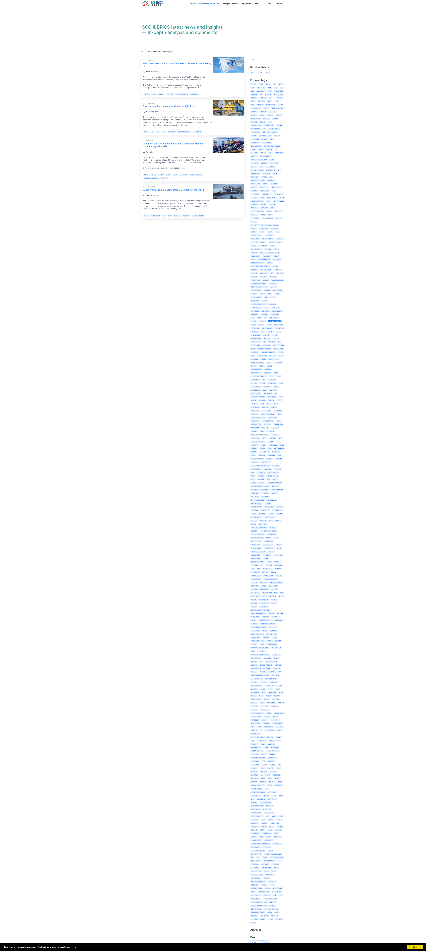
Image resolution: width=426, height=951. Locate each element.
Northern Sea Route (258, 283)
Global (279, 575)
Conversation (268, 545)
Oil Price (266, 118)
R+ (262, 565)
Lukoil (268, 837)
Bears (279, 782)
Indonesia (278, 270)
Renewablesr (256, 716)
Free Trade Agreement (268, 603)
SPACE (272, 246)
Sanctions (261, 87)
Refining (279, 115)
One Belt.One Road (258, 551)
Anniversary (268, 575)
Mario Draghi (256, 699)
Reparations (255, 878)
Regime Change (256, 888)
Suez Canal (255, 630)
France (253, 136)
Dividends (267, 555)
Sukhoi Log (255, 593)
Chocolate (269, 813)
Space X (264, 720)
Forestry (265, 493)
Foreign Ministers (257, 562)
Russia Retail (269, 548)
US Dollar (255, 142)
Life (279, 672)
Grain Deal (264, 273)
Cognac (271, 744)
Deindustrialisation (267, 624)
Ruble (281, 105)
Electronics (265, 462)
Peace (273, 297)
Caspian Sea (273, 586)
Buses (276, 562)
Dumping (267, 658)
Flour (268, 696)
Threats (261, 651)
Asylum (279, 820)
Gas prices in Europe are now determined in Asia (168, 106)
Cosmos (254, 665)
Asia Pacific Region (258, 304)
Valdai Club (262, 356)
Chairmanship (256, 548)
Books (274, 871)
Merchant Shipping (258, 881)
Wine (264, 390)
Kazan (269, 325)
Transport (278, 362)
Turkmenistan (277, 311)
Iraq (252, 318)
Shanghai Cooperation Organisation (237, 4)
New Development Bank (259, 435)
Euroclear (264, 187)
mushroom (269, 541)
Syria (279, 548)
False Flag (272, 792)
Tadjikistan (278, 555)
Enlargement (279, 448)
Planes (261, 483)
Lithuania (254, 163)
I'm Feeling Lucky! (260, 72)
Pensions (275, 486)
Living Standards (257, 500)
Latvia (272, 160)
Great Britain (256, 386)
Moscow (271, 613)
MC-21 (278, 768)
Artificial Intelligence (259, 490)
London (280, 507)
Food (253, 479)
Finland (260, 105)
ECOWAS (254, 589)
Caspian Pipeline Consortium (262, 737)
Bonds (262, 215)
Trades (271, 514)
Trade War (255, 428)
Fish (262, 331)
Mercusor (264, 916)
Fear (261, 837)
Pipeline (280, 613)
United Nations (256, 235)
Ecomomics (275, 314)
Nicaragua (264, 606)
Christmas (277, 844)
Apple (269, 366)
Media (263, 294)
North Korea (272, 417)
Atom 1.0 (257, 942)
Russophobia (277, 510)
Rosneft (264, 314)
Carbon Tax (255, 637)
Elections (255, 868)
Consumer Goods (273, 751)
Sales (263, 445)
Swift (282, 445)
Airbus (270, 232)
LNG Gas (274, 600)
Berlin (253, 892)
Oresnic (264, 885)
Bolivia (274, 589)
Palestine (275, 435)
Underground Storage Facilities (263, 905)
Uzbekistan (279, 194)
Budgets (254, 531)
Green (276, 386)
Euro (261, 167)
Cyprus (254, 603)
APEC (269, 362)
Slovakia (270, 431)
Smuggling (267, 833)
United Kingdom (277, 490)
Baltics (267, 338)
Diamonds (254, 352)
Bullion (270, 441)
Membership (255, 173)
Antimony (265, 496)
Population (255, 809)
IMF (279, 170)
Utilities (254, 689)
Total (259, 318)
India (270, 87)
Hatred (253, 837)
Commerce (261, 472)
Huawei (263, 359)
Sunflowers (264, 710)
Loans (253, 524)
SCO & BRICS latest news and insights (204, 4)
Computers (272, 304)
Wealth (269, 459)
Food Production (257, 197)
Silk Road (183, 174)
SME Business (278, 723)
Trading (268, 249)
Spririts (270, 768)
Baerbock (278, 785)
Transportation (257, 170)
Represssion (255, 861)
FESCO (253, 923)
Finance (254, 122)
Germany (254, 98)
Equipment (255, 692)
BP (276, 393)
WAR (269, 448)
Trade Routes (256, 469)
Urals (265, 630)
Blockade (254, 754)
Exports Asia (256, 575)
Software (275, 675)
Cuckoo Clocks (257, 816)
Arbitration (272, 799)
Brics (276, 373)
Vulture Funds (265, 802)
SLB (263, 692)
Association (255, 596)
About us (267, 4)
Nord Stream (269, 125)
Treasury (269, 685)
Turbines (267, 386)
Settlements (256, 909)
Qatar (275, 173)
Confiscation (256, 658)
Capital (254, 452)
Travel (269, 713)
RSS (267, 942)
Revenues (264, 208)
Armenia (272, 342)
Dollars (276, 338)
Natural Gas (279, 713)
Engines (272, 754)
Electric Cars (278, 345)
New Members (256, 290)
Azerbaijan (255, 256)
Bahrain (254, 431)
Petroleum (255, 194)
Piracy (270, 850)
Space (277, 294)
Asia (270, 122)
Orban (253, 246)
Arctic (261, 366)
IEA (272, 273)
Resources (273, 445)
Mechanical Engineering (260, 486)
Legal (281, 383)
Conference (255, 345)
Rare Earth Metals (270, 132)
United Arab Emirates (272, 146)
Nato (274, 816)
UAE (264, 129)
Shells (270, 830)
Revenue (261, 479)
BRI (271, 177)
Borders (273, 527)
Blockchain (255, 380)
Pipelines (171, 132)
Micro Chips (270, 170)
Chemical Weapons (258, 792)
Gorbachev (265, 510)
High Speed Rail (256, 679)
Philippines (255, 407)
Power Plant (256, 307)
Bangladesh (278, 424)
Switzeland (279, 328)
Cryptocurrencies (275, 483)
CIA (266, 789)
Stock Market (256, 249)
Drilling (273, 356)
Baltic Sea (272, 397)
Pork (253, 259)
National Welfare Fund (259, 648)
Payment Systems (270, 899)
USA (252, 87)
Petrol (264, 177)
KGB (258, 857)
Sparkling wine (275, 740)
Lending (254, 830)
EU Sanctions (256, 338)
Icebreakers (255, 335)
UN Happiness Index (258, 919)
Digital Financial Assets (260, 466)
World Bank (277, 290)
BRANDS (254, 606)
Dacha (262, 689)
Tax (264, 380)
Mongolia (254, 314)
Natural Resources (274, 641)
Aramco (177, 215)
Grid (252, 740)
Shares (273, 407)
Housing (279, 685)
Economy (279, 98)
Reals (275, 479)
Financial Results (265, 620)
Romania (280, 826)
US (276, 149)
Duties (272, 765)
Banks (279, 730)
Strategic (255, 493)
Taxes (266, 871)
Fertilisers (263, 246)
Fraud (279, 400)
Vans (269, 562)
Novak (265, 558)
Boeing (262, 232)
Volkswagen (255, 393)
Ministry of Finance (269, 593)
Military (254, 187)
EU (153, 132)
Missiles (266, 617)
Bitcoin (275, 716)
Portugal (254, 820)
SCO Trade (275, 617)
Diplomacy (269, 235)
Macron (264, 771)
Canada (270, 820)
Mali (280, 438)
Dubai (270, 919)
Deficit (278, 331)
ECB (268, 479)
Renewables (255, 184)
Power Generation (258, 758)
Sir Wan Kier (276, 892)
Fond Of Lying (264, 892)
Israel (265, 184)
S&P (279, 765)
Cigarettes (255, 833)
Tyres (266, 747)
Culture (254, 644)
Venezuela (277, 259)
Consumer (255, 411)
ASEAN (275, 404)
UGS (279, 455)
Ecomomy (275, 466)
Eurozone (275, 163)
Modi (264, 438)
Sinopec (271, 551)
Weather (273, 902)
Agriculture (270, 105)
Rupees (263, 204)
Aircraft (254, 270)
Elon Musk (273, 390)
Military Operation (258, 397)
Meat (262, 703)
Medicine (278, 665)
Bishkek (265, 572)
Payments (254, 331)
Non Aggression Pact (259, 902)
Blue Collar (265, 775)
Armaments (267, 393)
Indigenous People (258, 850)
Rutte (266, 795)
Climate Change (257, 806)
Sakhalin (278, 459)
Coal (277, 232)
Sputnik (254, 710)
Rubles (253, 228)
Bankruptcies (256, 854)
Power (276, 249)
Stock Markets (257, 685)
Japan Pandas (256, 871)
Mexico (281, 596)
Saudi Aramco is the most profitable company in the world (173, 190)
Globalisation (266, 270)
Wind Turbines (256, 507)
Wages (262, 448)
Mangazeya (255, 617)
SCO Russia (255, 572)
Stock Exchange (257, 263)
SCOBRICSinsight (182, 94)
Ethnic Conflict (257, 875)
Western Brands (257, 751)
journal (254, 404)
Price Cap (263, 276)
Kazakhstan (255, 118)
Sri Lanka (278, 565)
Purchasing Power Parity (260, 266)
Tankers (254, 156)
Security (267, 373)
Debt (272, 208)
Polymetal (266, 256)
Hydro (253, 514)
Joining (274, 648)
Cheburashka (256, 795)
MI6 (252, 857)
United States (256, 813)
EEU (252, 472)
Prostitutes (255, 895)
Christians (272, 692)
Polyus (260, 325)
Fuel (266, 297)
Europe (279, 218)
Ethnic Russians (257, 538)
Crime (276, 868)
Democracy (266, 411)
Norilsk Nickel (272, 476)
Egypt (263, 153)
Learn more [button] (71, 947)
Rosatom (274, 228)
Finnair (279, 514)
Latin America (274, 318)
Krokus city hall (257, 641)
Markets (272, 438)
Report (266, 699)
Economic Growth (275, 242)
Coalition (272, 881)
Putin (261, 149)
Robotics (276, 775)
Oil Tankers (263, 524)
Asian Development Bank (260, 655)
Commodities (256, 108)
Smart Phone (274, 359)
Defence (254, 521)
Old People (269, 840)
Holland (254, 565)
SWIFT (272, 139)
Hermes (277, 778)
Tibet (281, 795)
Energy (263, 98)
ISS (261, 730)
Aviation (271, 180)
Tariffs (275, 118)
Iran (270, 98)
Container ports (257, 634)
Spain (281, 816)
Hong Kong (255, 421)
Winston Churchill (271, 909)
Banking (270, 263)
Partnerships (256, 373)
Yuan (276, 101)
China (154, 94)
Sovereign (255, 765)
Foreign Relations (258, 417)
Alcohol (262, 514)
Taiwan (253, 600)
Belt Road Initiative (151, 178)
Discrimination (256, 840)
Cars (253, 356)
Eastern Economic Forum (269, 252)
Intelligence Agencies (273, 854)
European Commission (269, 531)
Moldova (267, 424)
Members (266, 637)
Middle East (270, 167)
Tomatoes (273, 682)
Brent (253, 620)
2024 (282, 593)
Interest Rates (267, 421)
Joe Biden (273, 771)
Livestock (271, 703)
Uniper (263, 586)
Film (262, 644)
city (262, 404)
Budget (266, 280)
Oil (164, 215)
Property (254, 445)
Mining (269, 211)
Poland (279, 125)
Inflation (254, 204)
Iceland (254, 624)
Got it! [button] (415, 947)
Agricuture (255, 734)
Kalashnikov (256, 579)
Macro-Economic (270, 579)
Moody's (254, 768)
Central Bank (274, 129)
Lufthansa (275, 823)
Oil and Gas (263, 228)
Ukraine (254, 94)
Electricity (255, 218)
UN (277, 441)
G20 (273, 191)
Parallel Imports (257, 785)
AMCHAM (254, 744)
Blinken (276, 658)
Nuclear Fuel (279, 201)
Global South (268, 218)
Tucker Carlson (257, 459)
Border (265, 407)
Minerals (275, 452)
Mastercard (255, 899)
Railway (263, 521)
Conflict (264, 163)
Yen (264, 342)
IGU (258, 569)
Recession (255, 139)
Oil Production (277, 280)
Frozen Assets (265, 156)
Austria (254, 802)
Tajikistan (255, 301)
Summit (263, 122)
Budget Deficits (269, 861)
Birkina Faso (264, 589)
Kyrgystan (265, 191)
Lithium (264, 301)
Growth (254, 115)
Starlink (274, 916)
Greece (278, 830)
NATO (253, 101)
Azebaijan (275, 864)
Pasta (261, 696)
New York (254, 510)
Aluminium (275, 307)
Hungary (266, 173)
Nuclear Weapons (257, 534)
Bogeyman (275, 747)
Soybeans (254, 823)
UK (270, 136)
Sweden (271, 400)
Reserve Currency (258, 613)
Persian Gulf (256, 424)
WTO (252, 569)
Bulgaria (265, 428)
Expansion (255, 239)
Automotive (255, 723)
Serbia (280, 352)
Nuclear (263, 136)
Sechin (263, 754)
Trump (253, 167)
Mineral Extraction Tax (260, 675)
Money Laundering (258, 912)
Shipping (254, 294)
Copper (270, 331)
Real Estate (255, 438)
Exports (254, 112)
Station (254, 730)
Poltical (254, 706)
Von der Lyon (256, 517)
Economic (273, 283)
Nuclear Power (275, 521)
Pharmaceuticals (257, 441)
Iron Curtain (278, 349)
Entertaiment (272, 644)
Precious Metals (269, 596)
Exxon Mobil (269, 507)
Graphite (254, 586)
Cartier (254, 782)
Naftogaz (261, 799)
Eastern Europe (271, 661)
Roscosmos (275, 720)
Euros (269, 785)
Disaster (254, 775)
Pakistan (280, 239)
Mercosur (255, 720)
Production (266, 194)
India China (255, 328)
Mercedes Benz (256, 503)
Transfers (276, 655)
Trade (161, 94)
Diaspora (254, 864)
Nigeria (276, 256)
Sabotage (272, 380)
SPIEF (263, 778)
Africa (264, 139)
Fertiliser (254, 177)
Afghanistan (264, 452)
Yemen (275, 637)
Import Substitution (259, 160)
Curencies (273, 112)
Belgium (264, 823)
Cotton (261, 476)
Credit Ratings (273, 472)
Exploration (255, 558)
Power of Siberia (257, 201)
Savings (268, 503)
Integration (263, 600)
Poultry (254, 703)
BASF (268, 404)
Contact (279, 4)
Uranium (269, 149)
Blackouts (255, 761)
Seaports (273, 630)
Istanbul (271, 761)
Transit (254, 276)
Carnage (266, 723)
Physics (264, 682)
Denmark (254, 826)
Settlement (271, 197)
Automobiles (267, 328)
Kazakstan (278, 411)
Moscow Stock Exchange (260, 668)
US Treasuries (256, 369)
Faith (281, 692)
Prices (279, 421)
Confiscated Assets (258, 376)
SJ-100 (271, 826)
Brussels (277, 837)
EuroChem (273, 627)
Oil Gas (253, 222)
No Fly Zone (271, 500)
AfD (264, 761)
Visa (280, 895)
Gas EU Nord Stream (258, 627)
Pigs (263, 820)
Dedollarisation (257, 211)
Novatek (273, 276)
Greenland (272, 534)
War (274, 895)
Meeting (254, 661)
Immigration (266, 868)
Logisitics (279, 919)
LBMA (253, 325)
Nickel (279, 376)
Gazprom (274, 184)
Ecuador (262, 455)
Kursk (262, 744)
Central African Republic (260, 610)
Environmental (271, 679)
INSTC (268, 201)
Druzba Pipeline (266, 665)
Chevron (254, 359)
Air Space (254, 778)
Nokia (274, 795)
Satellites (255, 496)
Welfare (266, 878)
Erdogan (275, 699)
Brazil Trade (267, 569)
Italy (270, 294)
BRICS (257, 4)
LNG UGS (269, 565)
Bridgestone (256, 747)
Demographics (269, 517)
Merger (278, 569)
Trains (274, 335)
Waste (276, 833)
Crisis (253, 455)
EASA (253, 727)
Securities (267, 809)
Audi (267, 816)
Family (253, 696)
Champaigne (261, 740)
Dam (252, 799)
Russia (146, 94)
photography (256, 297)
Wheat (275, 266)
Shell (271, 376)
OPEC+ (262, 115)
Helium (262, 383)
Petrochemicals (257, 713)
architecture (256, 541)
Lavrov (273, 287)
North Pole (268, 727)
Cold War (266, 345)
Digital (253, 366)
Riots (278, 689)
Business (254, 191)
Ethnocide (267, 847)
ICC (261, 661)
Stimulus (275, 428)
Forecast (254, 414)
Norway (267, 290)
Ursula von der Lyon (259, 527)
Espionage (265, 864)
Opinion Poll (271, 634)
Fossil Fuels (255, 555)
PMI (279, 342)
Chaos (264, 857)
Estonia (277, 136)
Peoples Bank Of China (259, 287)
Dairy (253, 651)
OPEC (253, 349)
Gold (269, 101)
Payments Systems (258, 180)
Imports (254, 252)
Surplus (254, 771)
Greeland (254, 885)
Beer (262, 768)
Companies (272, 383)
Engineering (255, 390)
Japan (281, 197)
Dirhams (268, 369)
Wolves (271, 782)
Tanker (264, 765)
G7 (261, 94)
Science (267, 716)
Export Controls (276, 582)
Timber (253, 400)
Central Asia (256, 125)
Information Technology (260, 844)
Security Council (267, 414)
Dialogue (254, 462)
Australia (197, 132)
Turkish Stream (264, 259)
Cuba (272, 885)
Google (186, 215)
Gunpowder (269, 730)
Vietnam (170, 94)
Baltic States (256, 146)
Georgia (262, 400)
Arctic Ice (279, 727)
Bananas (271, 455)
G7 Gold (263, 782)
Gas (164, 132)
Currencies (278, 91)
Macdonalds (272, 758)
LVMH (270, 778)
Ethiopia (254, 273)
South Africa (276, 187)
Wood (270, 689)
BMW (259, 727)
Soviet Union (277, 888)
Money (253, 483)
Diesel (253, 149)
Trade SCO (255, 311)
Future (279, 545)
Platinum (264, 706)
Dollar (270, 115)
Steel (281, 356)
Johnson (262, 672)
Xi (265, 318)
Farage (253, 672)
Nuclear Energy (278, 108)
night (268, 538)
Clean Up (254, 682)
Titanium (276, 668)
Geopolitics (278, 325)
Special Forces (256, 789)
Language (270, 875)
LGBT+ (262, 830)
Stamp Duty (255, 545)
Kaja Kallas (255, 342)
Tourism (254, 916)
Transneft (279, 620)
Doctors (267, 895)
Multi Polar (255, 280)
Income (253, 321)
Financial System (257, 362)
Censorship (255, 847)
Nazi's (281, 397)
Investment (255, 132)
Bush (270, 912)
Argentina (279, 153)
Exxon (266, 307)
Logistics (268, 469)
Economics (261, 91)
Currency (278, 211)
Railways (194, 94)
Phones (278, 737)
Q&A (279, 861)
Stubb (267, 888)
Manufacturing (268, 239)
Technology (266, 142)
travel (276, 538)
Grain (270, 215)
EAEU (270, 153)
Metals (253, 232)
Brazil (266, 108)
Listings (278, 469)
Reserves (279, 273)
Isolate (276, 696)
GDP (252, 105)
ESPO (279, 414)
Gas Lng (254, 448)
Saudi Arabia (155, 215)
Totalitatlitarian (276, 857)
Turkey (263, 112)
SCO (175, 174)
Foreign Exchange (268, 352)
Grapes (274, 493)
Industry (254, 153)
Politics (268, 94)
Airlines (266, 335)
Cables (263, 826)
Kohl (277, 912)
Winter (273, 572)
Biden (262, 431)
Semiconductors (264, 349)
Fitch (253, 476)
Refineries (269, 806)
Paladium (274, 706)
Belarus (254, 215)
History (272, 672)
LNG (158, 132)
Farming (281, 703)
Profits (254, 383)
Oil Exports (255, 129)
